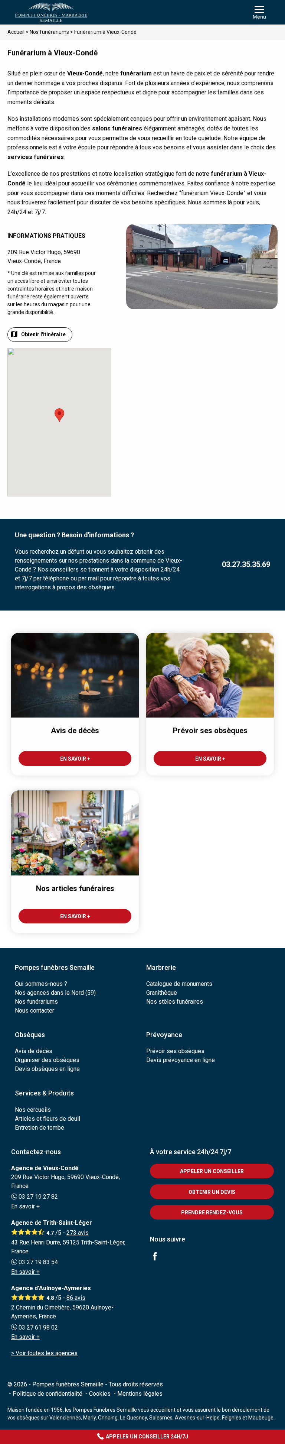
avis (77, 1232)
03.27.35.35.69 (246, 564)
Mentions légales (140, 1393)
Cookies (100, 1393)
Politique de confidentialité (47, 1393)
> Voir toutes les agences (44, 1353)
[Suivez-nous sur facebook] (159, 1257)
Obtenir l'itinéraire (43, 334)
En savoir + (25, 1206)
